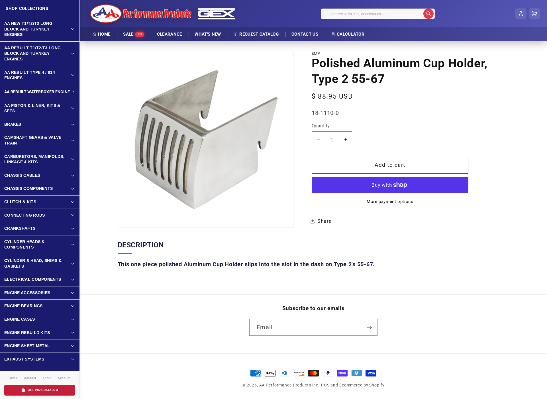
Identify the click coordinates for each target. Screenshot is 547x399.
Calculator (350, 34)
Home (104, 34)
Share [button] (324, 221)
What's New (208, 34)
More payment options (390, 201)
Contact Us (304, 34)
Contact (30, 378)
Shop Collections (27, 8)
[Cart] (534, 13)
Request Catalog (259, 34)
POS (325, 385)
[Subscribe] (369, 327)
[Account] (520, 13)
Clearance (169, 34)
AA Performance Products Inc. (289, 385)
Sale (132, 34)
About (47, 378)
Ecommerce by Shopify (362, 385)
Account (64, 378)
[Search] (428, 14)
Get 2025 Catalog (43, 390)
